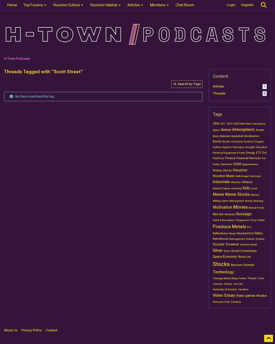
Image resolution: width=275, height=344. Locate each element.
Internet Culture (221, 188)
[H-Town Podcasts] (137, 34)
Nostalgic (244, 214)
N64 (215, 214)
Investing (236, 188)
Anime (226, 130)
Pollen (261, 220)
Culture (217, 147)
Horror (227, 170)
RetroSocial (220, 238)
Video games (245, 296)
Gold (237, 164)
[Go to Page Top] (268, 338)
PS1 (249, 227)
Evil (264, 152)
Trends (228, 284)
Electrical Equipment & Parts (229, 152)
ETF (258, 152)
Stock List (244, 256)
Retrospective (237, 239)
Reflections (220, 233)
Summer (248, 265)
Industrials (221, 182)
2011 (223, 123)
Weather (261, 295)
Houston (240, 170)
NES (221, 214)
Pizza (253, 220)
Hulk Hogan (242, 176)
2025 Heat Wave (243, 123)
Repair (232, 233)
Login (231, 5)
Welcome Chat (221, 302)
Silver (218, 250)
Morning (258, 201)
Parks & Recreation (224, 220)
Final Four (218, 158)
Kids (246, 188)
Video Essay (224, 295)
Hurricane (255, 176)
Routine (260, 239)
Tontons (218, 284)
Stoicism (236, 265)
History (217, 170)
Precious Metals (229, 226)
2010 (230, 123)
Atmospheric (243, 129)
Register (247, 5)
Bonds (217, 141)
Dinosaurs (238, 147)
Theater (251, 278)
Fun (264, 158)
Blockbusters (251, 136)
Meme (218, 194)
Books (226, 141)
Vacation (243, 289)
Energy (250, 152)
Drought (250, 147)
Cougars (259, 141)
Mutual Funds (256, 207)
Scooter (219, 244)
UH (241, 284)
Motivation (222, 207)
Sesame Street (248, 244)
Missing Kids (236, 201)
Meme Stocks (237, 194)
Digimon (227, 147)
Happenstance (250, 164)
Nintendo (230, 214)
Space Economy (225, 257)
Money (249, 201)
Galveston (226, 164)
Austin (260, 130)
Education (261, 147)
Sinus (227, 251)
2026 (216, 123)
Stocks (221, 264)
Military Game (220, 201)
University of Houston (225, 289)
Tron (235, 284)
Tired (260, 278)
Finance (230, 158)
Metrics (255, 195)
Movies (240, 207)
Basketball (237, 136)
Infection (236, 182)
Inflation (247, 182)
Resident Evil (245, 233)
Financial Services (249, 158)
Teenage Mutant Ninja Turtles (229, 278)
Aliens (216, 130)
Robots (250, 239)
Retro (259, 233)
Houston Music (224, 176)
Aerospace (259, 123)
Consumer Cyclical (242, 141)
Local (254, 188)
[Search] (264, 5)
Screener (232, 244)
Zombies (236, 302)
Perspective (242, 220)
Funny (216, 164)
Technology (223, 272)
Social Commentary (244, 250)
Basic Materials (221, 136)
